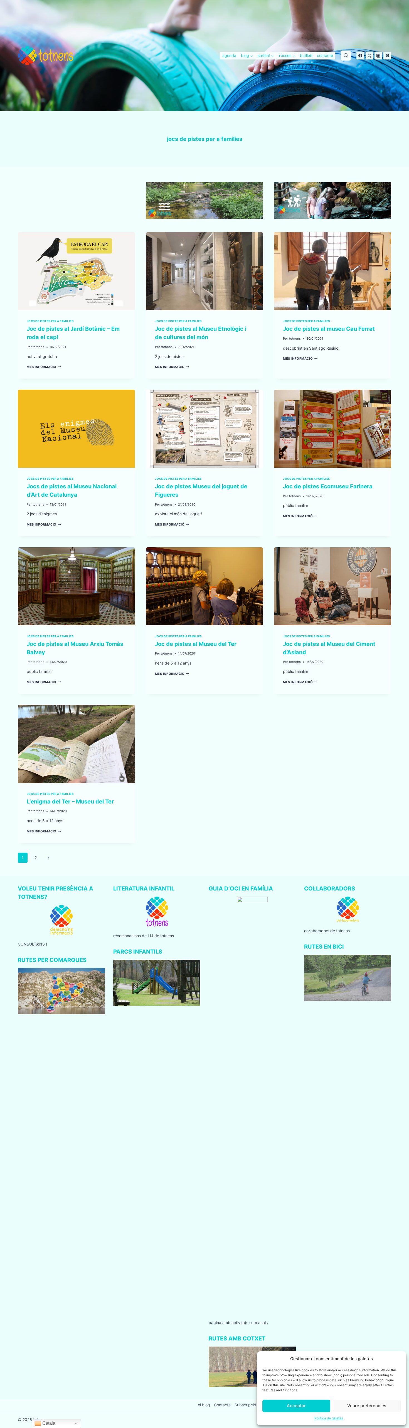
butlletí (306, 55)
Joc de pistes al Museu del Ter (195, 644)
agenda (229, 55)
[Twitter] (369, 55)
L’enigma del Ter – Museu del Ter (70, 801)
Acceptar (296, 1405)
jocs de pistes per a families (50, 321)
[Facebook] (360, 55)
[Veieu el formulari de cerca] (346, 56)
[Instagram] (378, 55)
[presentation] (76, 271)
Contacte (222, 1404)
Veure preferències (366, 1405)
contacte (325, 55)
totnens (38, 347)
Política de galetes (328, 1418)
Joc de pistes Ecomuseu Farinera (328, 486)
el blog (204, 1404)
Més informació (44, 367)
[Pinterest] (387, 55)
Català (48, 1423)
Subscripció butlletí (252, 1404)
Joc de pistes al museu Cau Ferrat (329, 328)
